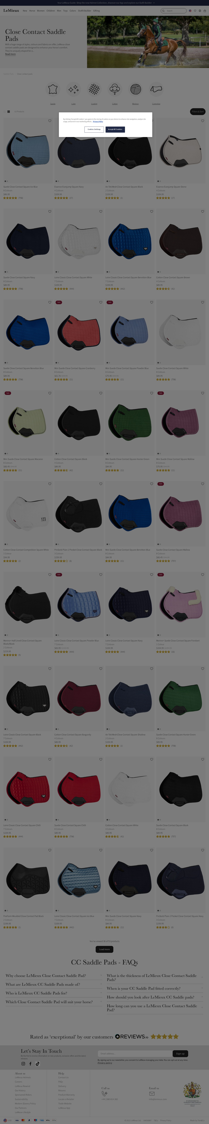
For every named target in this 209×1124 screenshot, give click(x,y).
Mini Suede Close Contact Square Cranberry (74, 368)
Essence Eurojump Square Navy (69, 186)
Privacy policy (105, 1062)
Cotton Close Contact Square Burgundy (72, 734)
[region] (105, 124)
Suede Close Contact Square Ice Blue (20, 186)
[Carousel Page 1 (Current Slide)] (5, 181)
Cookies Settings (94, 129)
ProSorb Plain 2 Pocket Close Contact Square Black (78, 549)
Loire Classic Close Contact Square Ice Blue (74, 916)
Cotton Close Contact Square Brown (173, 277)
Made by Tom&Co (197, 1120)
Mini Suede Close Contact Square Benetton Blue (127, 549)
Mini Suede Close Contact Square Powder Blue (127, 368)
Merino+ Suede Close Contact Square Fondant (178, 640)
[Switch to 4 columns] (8, 111)
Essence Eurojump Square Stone (171, 186)
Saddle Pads (8, 74)
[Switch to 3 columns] (4, 111)
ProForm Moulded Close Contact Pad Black (23, 916)
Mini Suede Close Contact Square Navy (123, 916)
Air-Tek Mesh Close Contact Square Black (124, 186)
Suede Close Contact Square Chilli (70, 825)
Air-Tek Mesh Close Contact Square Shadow (125, 734)
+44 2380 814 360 (110, 1099)
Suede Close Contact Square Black (172, 825)
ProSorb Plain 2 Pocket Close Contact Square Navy (179, 916)
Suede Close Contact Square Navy (19, 277)
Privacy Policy (98, 122)
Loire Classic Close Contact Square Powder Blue (76, 640)
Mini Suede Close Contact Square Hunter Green (127, 459)
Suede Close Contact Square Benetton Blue (23, 368)
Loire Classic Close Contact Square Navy (123, 640)
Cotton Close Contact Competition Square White (26, 549)
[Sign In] (200, 10)
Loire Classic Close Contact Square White (73, 277)
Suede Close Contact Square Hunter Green (176, 734)
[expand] (154, 3)
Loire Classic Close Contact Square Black (22, 734)
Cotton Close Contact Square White (121, 825)
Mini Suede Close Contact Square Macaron (23, 459)
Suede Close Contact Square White (172, 368)
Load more (104, 949)
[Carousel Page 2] (7, 181)
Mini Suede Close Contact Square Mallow (175, 459)
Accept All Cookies (115, 129)
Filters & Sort (198, 111)
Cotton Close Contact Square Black (70, 459)
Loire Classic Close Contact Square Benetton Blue (128, 277)
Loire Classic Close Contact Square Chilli (22, 825)
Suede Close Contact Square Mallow (173, 549)
